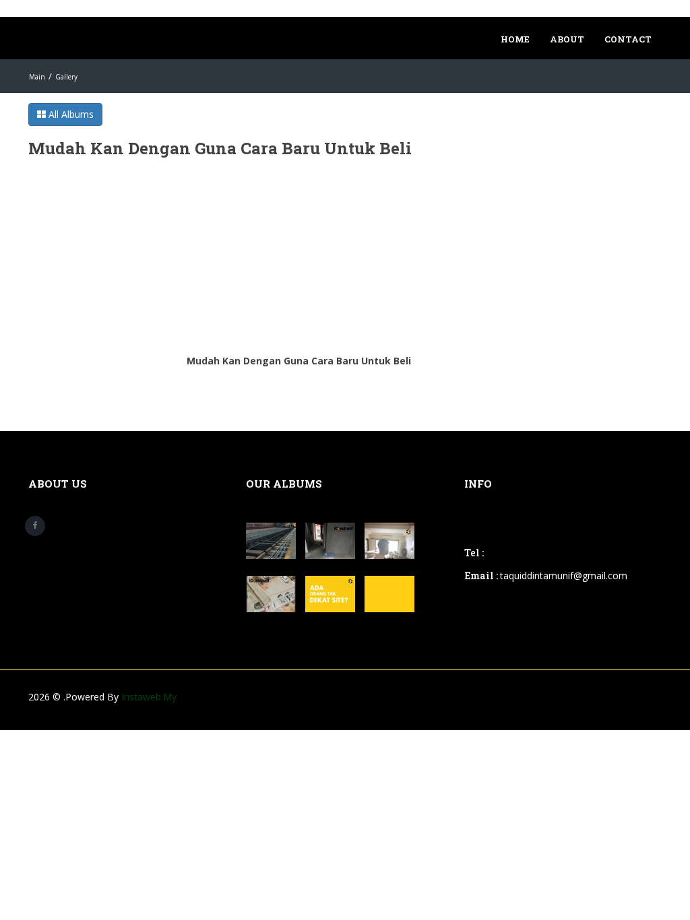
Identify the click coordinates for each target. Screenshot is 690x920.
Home (515, 39)
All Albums (70, 114)
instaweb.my (149, 696)
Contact (628, 39)
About (567, 39)
